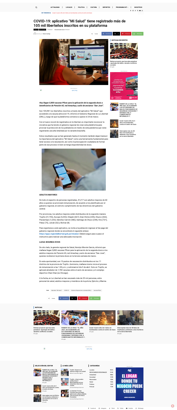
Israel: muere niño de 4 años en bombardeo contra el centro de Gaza (128, 122)
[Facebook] (131, 10)
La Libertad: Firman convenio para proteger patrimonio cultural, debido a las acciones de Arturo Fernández (78, 394)
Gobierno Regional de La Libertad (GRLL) (81, 290)
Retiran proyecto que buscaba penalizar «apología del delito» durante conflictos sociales (123, 63)
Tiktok (113, 408)
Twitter (121, 408)
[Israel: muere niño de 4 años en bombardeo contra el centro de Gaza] (114, 123)
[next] (142, 13)
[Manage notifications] (172, 405)
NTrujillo (112, 67)
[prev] (139, 13)
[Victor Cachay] (35, 33)
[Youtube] (140, 10)
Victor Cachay (46, 33)
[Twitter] (137, 10)
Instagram (103, 408)
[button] (36, 7)
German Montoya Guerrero (77, 387)
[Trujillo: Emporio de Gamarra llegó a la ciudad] (65, 372)
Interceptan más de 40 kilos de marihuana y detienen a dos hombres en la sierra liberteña (78, 13)
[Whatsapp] (142, 10)
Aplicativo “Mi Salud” (57, 290)
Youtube (130, 408)
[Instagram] (133, 10)
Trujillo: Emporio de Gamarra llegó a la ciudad (78, 370)
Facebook (93, 408)
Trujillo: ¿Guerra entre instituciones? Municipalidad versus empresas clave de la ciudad (76, 382)
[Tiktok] (135, 10)
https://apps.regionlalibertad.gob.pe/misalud (59, 234)
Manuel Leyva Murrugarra (76, 373)
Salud (36, 29)
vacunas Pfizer (97, 290)
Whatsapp (140, 408)
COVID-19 (66, 290)
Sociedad (42, 29)
